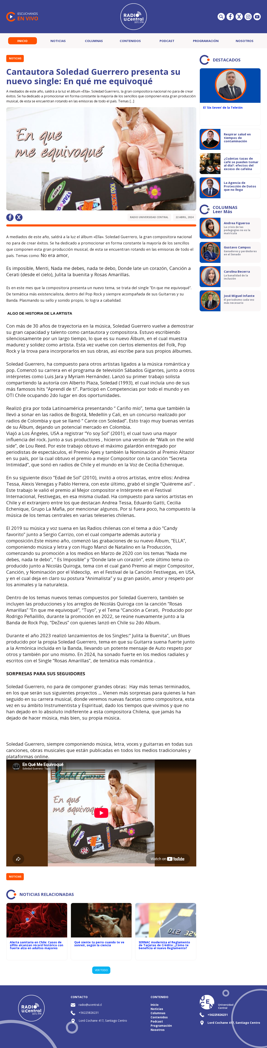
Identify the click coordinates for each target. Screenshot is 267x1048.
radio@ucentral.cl (90, 1005)
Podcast (167, 41)
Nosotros (244, 41)
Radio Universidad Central (149, 217)
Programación (206, 41)
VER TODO (101, 970)
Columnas (94, 41)
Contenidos (130, 41)
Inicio (22, 41)
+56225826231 (89, 1013)
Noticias (58, 41)
